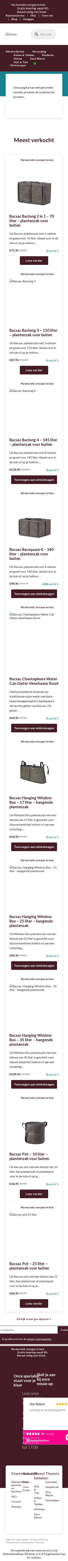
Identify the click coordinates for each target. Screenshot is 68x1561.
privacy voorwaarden (39, 1339)
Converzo (39, 1542)
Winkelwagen (21, 65)
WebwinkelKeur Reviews (19, 1554)
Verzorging (39, 51)
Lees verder (34, 260)
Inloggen (28, 19)
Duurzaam (51, 1481)
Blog (14, 19)
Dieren (18, 58)
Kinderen (48, 55)
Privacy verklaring (39, 1539)
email (33, 1417)
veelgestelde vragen (33, 1400)
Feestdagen (52, 1500)
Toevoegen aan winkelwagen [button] (34, 479)
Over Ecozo (26, 1488)
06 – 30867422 (31, 1430)
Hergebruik (52, 1487)
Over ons (47, 15)
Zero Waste (37, 58)
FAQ (33, 15)
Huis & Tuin (21, 62)
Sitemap (16, 1506)
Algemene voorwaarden (17, 1539)
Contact (16, 1501)
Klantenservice (15, 15)
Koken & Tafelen (24, 55)
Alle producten (15, 51)
